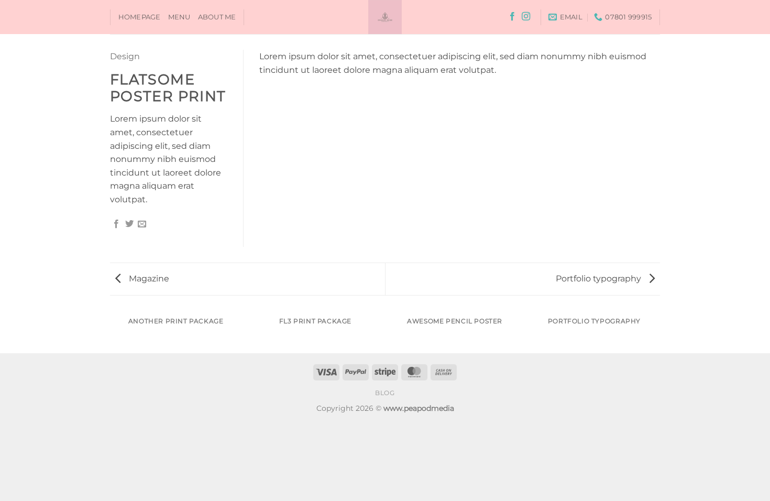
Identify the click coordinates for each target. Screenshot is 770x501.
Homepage (139, 17)
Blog (384, 393)
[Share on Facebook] (116, 224)
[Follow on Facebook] (512, 16)
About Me (217, 17)
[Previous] (112, 331)
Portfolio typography (599, 279)
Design (125, 56)
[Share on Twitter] (129, 224)
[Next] (658, 331)
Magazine (148, 279)
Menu (179, 17)
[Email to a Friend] (142, 224)
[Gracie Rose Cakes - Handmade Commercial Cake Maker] (385, 17)
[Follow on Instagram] (526, 16)
